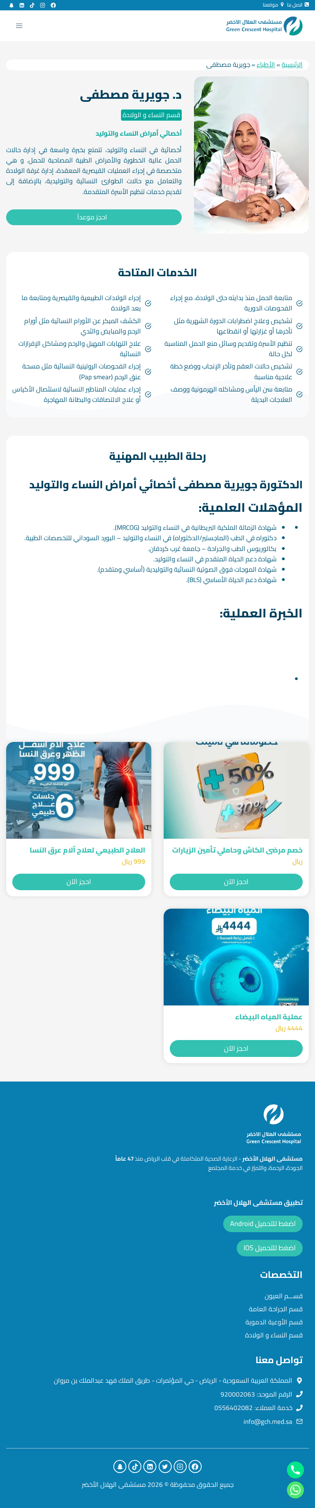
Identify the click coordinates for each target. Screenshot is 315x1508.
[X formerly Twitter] (165, 1466)
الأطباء (266, 64)
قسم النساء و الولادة (151, 115)
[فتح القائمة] (19, 26)
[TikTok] (32, 5)
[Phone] (295, 1470)
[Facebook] (53, 5)
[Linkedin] (22, 5)
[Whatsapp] (295, 1489)
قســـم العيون (284, 1296)
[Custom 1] (11, 5)
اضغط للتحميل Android (263, 1223)
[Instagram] (43, 5)
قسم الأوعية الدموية (274, 1322)
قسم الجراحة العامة (276, 1309)
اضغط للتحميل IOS (270, 1247)
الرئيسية (292, 64)
